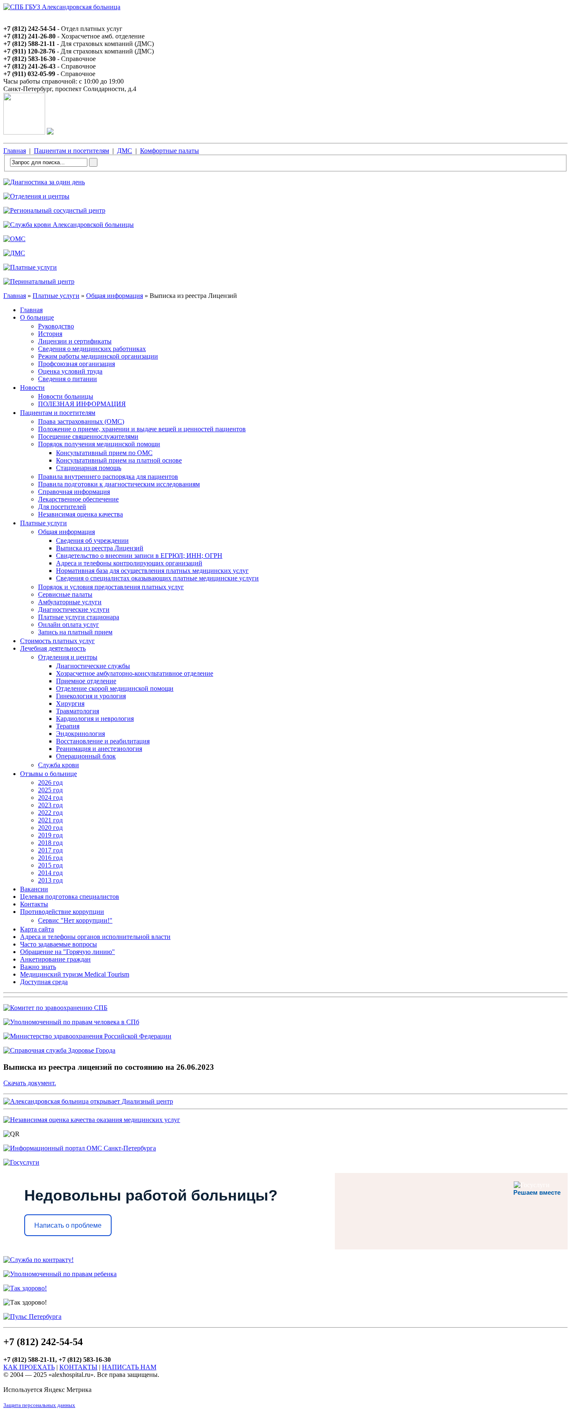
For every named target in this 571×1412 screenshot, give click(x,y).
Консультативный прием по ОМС (104, 452)
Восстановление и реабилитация (103, 741)
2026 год (50, 782)
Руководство (56, 326)
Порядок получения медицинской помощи (99, 444)
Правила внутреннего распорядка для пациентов (108, 476)
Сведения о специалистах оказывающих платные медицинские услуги (157, 578)
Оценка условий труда (70, 371)
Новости (32, 387)
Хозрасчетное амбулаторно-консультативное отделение (134, 673)
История (50, 333)
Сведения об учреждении (92, 540)
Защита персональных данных (39, 1405)
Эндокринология (80, 733)
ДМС (124, 150)
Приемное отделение (86, 680)
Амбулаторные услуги (70, 602)
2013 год (50, 880)
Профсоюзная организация (76, 363)
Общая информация (114, 295)
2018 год (50, 842)
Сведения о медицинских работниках (92, 348)
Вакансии (34, 889)
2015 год (50, 865)
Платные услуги (56, 295)
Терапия (67, 726)
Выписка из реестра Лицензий (99, 548)
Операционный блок (86, 756)
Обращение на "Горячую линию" (67, 951)
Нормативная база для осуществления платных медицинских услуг (152, 570)
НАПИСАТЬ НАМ (129, 1367)
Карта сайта (37, 929)
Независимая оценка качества (80, 514)
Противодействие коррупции (62, 911)
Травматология (77, 711)
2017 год (50, 850)
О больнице (37, 317)
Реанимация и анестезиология (99, 748)
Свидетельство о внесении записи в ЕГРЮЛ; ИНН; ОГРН (139, 555)
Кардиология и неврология (95, 718)
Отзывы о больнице (48, 773)
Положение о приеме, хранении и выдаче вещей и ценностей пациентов (142, 429)
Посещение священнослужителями (88, 436)
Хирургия (70, 703)
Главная (14, 150)
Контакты (34, 904)
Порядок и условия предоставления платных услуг (111, 586)
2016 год (50, 857)
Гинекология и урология (91, 696)
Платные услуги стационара (78, 617)
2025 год (50, 790)
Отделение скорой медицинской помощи (114, 688)
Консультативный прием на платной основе (119, 460)
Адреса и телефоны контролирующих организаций (129, 563)
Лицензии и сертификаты (75, 341)
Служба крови (58, 764)
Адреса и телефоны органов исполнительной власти (95, 936)
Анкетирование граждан (55, 959)
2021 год (50, 820)
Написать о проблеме (68, 1225)
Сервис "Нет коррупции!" (75, 920)
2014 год (50, 872)
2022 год (50, 812)
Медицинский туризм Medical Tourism (74, 974)
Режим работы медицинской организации (98, 356)
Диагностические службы (93, 665)
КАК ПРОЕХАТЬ (29, 1367)
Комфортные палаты (169, 150)
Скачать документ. (29, 1082)
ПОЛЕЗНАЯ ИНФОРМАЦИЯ (82, 403)
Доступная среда (44, 981)
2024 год (50, 797)
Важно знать (38, 966)
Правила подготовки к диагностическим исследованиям (119, 484)
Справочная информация (74, 491)
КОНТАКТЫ (78, 1367)
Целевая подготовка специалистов (69, 896)
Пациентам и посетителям (71, 150)
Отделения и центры (67, 657)
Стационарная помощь (88, 467)
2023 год (50, 805)
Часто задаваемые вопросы (58, 944)
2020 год (50, 827)
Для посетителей (62, 506)
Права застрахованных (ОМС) (81, 421)
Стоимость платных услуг (57, 640)
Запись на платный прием (75, 632)
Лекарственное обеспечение (78, 499)
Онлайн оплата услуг (68, 624)
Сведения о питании (67, 378)
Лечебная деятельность (53, 648)
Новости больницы (65, 396)
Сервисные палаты (65, 594)
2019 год (50, 835)
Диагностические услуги (74, 609)
